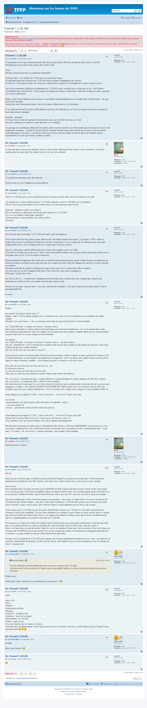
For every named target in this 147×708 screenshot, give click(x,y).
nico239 (117, 55)
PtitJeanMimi (118, 556)
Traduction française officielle (70, 691)
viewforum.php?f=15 (30, 38)
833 (123, 60)
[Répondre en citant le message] (107, 56)
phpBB (67, 689)
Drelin (17, 32)
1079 (123, 159)
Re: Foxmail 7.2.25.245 (16, 143)
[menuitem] (20, 18)
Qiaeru (84, 691)
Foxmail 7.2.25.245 (16, 28)
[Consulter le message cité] (26, 560)
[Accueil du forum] (17, 9)
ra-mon (22, 32)
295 (123, 561)
